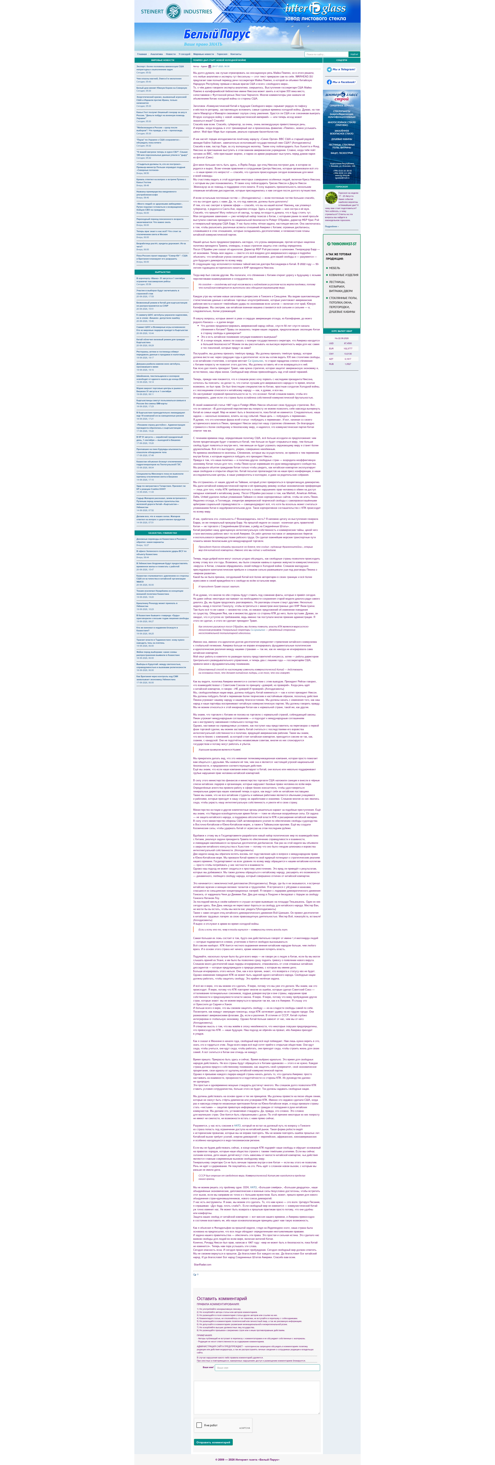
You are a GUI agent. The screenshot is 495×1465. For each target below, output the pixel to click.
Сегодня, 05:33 (144, 90)
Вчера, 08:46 (143, 197)
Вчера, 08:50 (143, 173)
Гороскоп (222, 54)
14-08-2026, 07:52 (145, 510)
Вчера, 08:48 (143, 185)
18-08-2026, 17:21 (145, 418)
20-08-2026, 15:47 (145, 569)
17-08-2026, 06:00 (145, 682)
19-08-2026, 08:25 (145, 633)
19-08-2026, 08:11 (145, 394)
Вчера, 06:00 (143, 212)
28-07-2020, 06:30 (221, 66)
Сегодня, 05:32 (144, 145)
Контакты (235, 54)
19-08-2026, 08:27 (145, 621)
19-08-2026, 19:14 (145, 381)
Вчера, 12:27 (143, 545)
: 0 (197, 1274)
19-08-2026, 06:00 (145, 645)
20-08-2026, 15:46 (145, 320)
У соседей (184, 54)
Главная (142, 54)
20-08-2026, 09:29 (145, 345)
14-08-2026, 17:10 (145, 479)
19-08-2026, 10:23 (145, 609)
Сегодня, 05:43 (144, 81)
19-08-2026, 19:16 (145, 369)
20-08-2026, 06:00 (145, 584)
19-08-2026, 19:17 (145, 357)
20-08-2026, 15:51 (145, 308)
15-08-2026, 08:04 (145, 467)
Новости (171, 54)
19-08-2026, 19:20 (145, 596)
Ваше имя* (208, 1367)
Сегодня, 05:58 (144, 284)
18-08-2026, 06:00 (145, 657)
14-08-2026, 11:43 (145, 491)
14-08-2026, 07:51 (145, 522)
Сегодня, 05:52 (144, 72)
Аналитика (156, 54)
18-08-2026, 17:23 (145, 406)
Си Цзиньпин (255, 360)
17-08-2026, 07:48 (145, 455)
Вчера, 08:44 (143, 557)
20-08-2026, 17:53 (145, 296)
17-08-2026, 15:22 (145, 430)
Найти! (354, 54)
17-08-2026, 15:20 (145, 443)
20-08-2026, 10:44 (145, 333)
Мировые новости (203, 54)
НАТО (237, 1125)
